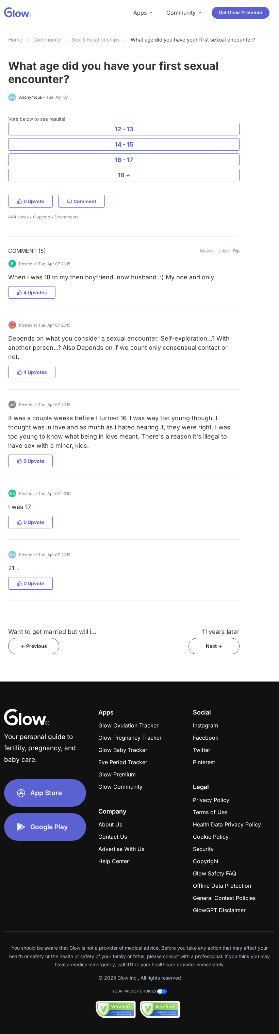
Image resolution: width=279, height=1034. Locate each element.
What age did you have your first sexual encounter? (193, 39)
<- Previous (34, 646)
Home (15, 39)
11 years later (221, 631)
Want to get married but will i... (52, 631)
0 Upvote (33, 201)
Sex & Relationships (96, 39)
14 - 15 (124, 144)
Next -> (214, 646)
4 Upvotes (35, 292)
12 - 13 (124, 129)
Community (47, 39)
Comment (84, 201)
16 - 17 (124, 159)
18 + (124, 175)
